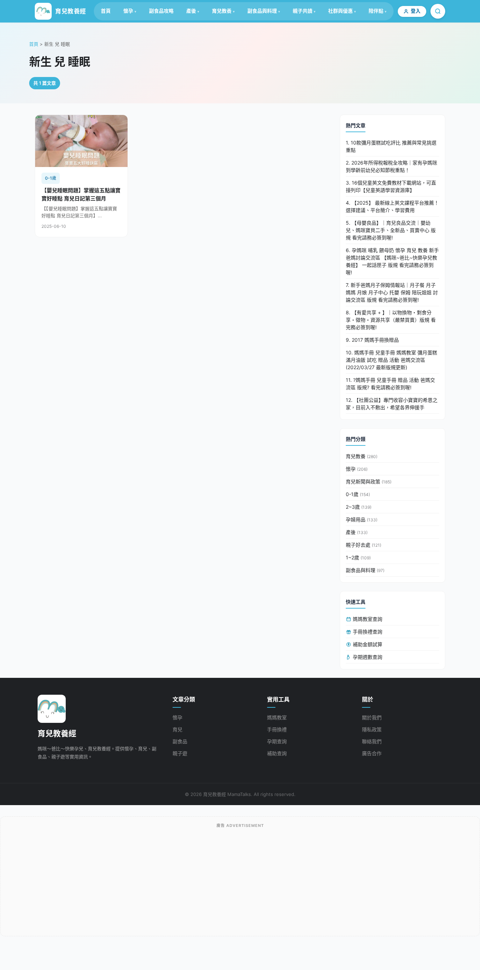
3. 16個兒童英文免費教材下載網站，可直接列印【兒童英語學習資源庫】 (391, 186)
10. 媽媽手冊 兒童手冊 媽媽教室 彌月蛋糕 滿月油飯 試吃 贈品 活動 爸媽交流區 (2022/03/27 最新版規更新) (391, 359)
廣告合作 (372, 753)
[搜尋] (437, 11)
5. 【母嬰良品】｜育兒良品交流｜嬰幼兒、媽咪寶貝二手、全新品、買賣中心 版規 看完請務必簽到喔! (391, 230)
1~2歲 (358, 557)
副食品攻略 (161, 11)
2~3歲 (358, 507)
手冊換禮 (277, 729)
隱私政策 (372, 729)
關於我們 (372, 717)
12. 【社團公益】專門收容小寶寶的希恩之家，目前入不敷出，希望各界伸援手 (391, 403)
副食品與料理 (262, 11)
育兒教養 (222, 11)
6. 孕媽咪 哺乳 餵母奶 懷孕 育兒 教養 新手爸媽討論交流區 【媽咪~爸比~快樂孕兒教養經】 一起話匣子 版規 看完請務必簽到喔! (392, 261)
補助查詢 (277, 753)
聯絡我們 (372, 741)
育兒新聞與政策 (368, 481)
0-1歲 (358, 494)
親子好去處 (363, 545)
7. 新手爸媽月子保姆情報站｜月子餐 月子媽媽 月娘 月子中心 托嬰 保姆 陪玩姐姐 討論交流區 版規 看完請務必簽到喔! (392, 292)
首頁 (106, 11)
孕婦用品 (361, 519)
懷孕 (128, 11)
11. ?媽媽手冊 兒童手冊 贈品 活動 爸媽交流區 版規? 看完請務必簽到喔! (390, 383)
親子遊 (180, 753)
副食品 (180, 741)
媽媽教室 (277, 717)
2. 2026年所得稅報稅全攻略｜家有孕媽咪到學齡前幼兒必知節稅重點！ (391, 166)
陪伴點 (376, 11)
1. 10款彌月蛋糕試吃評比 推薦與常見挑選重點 (391, 146)
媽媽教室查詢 (366, 619)
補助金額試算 (366, 644)
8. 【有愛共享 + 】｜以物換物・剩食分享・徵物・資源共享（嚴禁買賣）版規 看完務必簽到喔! (391, 319)
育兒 (177, 729)
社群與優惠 (340, 11)
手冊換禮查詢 (366, 632)
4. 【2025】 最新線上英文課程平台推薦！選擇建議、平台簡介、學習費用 (392, 206)
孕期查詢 (277, 741)
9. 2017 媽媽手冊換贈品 (372, 340)
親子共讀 (302, 11)
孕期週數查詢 (366, 657)
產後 (191, 11)
